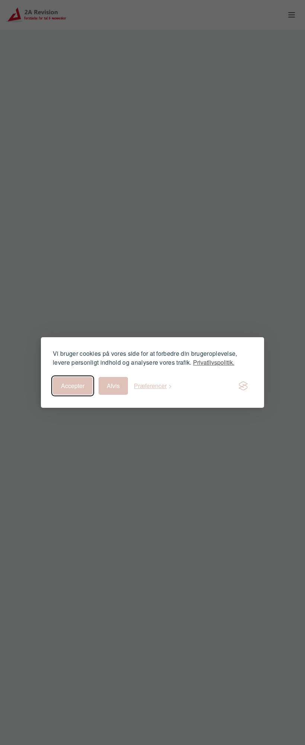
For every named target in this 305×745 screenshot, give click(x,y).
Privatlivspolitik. (213, 362)
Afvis (113, 385)
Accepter (72, 385)
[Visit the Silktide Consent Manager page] (243, 386)
